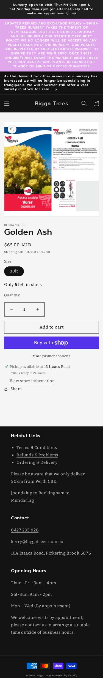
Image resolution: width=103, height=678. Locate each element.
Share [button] (16, 389)
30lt (14, 271)
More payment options (51, 356)
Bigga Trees (44, 675)
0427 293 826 (24, 530)
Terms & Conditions (36, 447)
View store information (32, 381)
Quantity (12, 295)
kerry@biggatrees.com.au (37, 541)
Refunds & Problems (37, 455)
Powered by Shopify (64, 675)
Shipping (10, 252)
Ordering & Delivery (36, 462)
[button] (7, 103)
